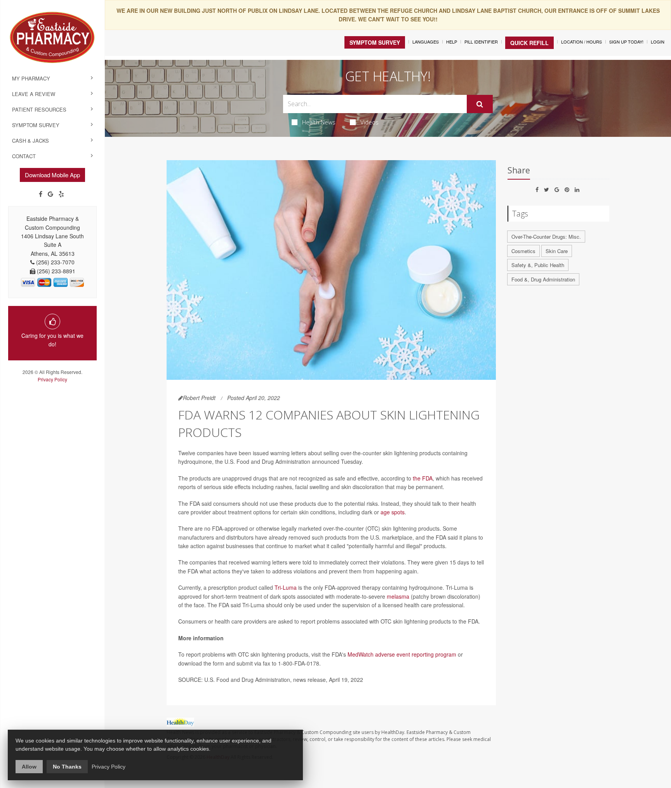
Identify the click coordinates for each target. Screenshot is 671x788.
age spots (393, 512)
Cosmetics (523, 251)
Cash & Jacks (30, 140)
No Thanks (67, 767)
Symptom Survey (35, 125)
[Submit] (480, 104)
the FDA (423, 478)
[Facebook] (40, 194)
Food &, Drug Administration (543, 279)
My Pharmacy (31, 78)
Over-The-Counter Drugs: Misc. (546, 236)
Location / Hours (581, 41)
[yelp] (61, 194)
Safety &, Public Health (537, 265)
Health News (319, 122)
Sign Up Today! (626, 41)
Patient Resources (39, 109)
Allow (29, 767)
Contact (24, 156)
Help (451, 41)
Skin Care (557, 251)
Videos (369, 122)
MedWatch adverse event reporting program (402, 654)
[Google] (50, 194)
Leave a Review (33, 94)
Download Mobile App (52, 175)
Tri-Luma (286, 587)
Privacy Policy (52, 379)
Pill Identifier (481, 41)
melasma (398, 596)
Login (657, 41)
